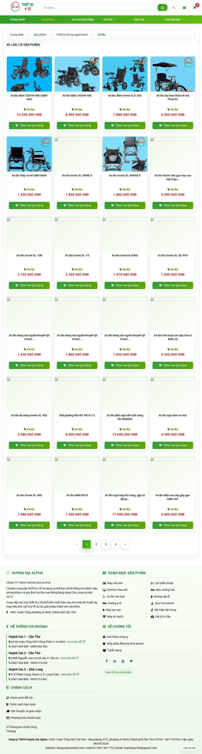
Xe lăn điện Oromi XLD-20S (125, 95)
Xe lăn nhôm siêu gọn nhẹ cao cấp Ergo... (172, 177)
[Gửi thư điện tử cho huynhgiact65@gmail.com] (184, 7)
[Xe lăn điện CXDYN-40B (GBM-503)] (29, 79)
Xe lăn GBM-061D (77, 495)
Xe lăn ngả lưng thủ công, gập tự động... (125, 497)
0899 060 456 (38, 646)
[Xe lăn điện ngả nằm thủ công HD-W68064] (125, 379)
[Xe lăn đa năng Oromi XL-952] (29, 379)
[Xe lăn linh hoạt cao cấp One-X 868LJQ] (172, 299)
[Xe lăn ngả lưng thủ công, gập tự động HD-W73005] (125, 459)
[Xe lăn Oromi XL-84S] (29, 459)
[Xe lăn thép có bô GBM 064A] (29, 158)
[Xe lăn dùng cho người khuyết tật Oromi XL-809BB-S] (77, 299)
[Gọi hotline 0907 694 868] (174, 7)
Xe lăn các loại (116, 596)
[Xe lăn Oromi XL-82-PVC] (172, 219)
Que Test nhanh (164, 603)
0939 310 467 (38, 679)
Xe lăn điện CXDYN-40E (77, 95)
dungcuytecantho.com (70, 748)
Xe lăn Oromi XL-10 (77, 255)
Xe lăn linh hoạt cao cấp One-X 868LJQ (173, 337)
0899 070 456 (38, 663)
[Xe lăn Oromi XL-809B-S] (77, 139)
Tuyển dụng (114, 650)
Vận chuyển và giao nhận (25, 711)
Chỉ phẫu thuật (164, 583)
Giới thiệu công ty (117, 637)
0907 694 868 (19, 646)
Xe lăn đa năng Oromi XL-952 (29, 415)
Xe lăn (102, 34)
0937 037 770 (105, 748)
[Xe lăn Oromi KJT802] (125, 219)
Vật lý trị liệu (163, 616)
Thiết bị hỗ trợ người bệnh (72, 34)
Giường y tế (114, 603)
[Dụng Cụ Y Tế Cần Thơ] (22, 6)
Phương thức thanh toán (26, 718)
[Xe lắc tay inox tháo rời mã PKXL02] (172, 79)
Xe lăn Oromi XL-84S (29, 495)
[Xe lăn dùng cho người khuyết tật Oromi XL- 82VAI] (29, 299)
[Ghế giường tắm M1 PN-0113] (77, 379)
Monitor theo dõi (117, 590)
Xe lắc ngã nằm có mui (173, 415)
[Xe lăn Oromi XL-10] (77, 219)
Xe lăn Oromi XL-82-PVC (173, 255)
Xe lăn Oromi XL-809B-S (77, 175)
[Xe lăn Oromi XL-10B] (29, 219)
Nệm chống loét (165, 590)
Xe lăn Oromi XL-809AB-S (125, 175)
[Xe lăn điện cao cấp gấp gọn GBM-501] (172, 459)
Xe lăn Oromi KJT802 (125, 255)
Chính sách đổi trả (21, 697)
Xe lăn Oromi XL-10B (29, 255)
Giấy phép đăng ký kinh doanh (125, 643)
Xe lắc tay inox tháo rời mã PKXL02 (172, 97)
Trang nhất (17, 19)
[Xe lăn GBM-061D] (77, 459)
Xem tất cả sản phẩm (118, 672)
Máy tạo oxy (113, 610)
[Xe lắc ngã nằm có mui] (172, 379)
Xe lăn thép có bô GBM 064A (29, 175)
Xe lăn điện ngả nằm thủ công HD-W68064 (125, 417)
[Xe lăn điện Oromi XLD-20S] (125, 79)
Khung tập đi (162, 596)
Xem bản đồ (74, 642)
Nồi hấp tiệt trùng (165, 610)
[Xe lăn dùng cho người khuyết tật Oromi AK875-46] (125, 299)
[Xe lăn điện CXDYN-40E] (77, 79)
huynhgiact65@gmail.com (140, 748)
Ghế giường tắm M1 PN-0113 (77, 415)
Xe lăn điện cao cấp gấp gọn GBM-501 (172, 497)
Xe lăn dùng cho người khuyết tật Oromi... (29, 337)
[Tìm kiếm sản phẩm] (162, 7)
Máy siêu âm (115, 583)
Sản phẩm (40, 34)
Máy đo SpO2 (115, 616)
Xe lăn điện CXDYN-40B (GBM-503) (29, 97)
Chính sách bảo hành (23, 704)
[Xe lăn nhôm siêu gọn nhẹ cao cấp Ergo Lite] (172, 139)
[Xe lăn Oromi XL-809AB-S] (125, 158)
